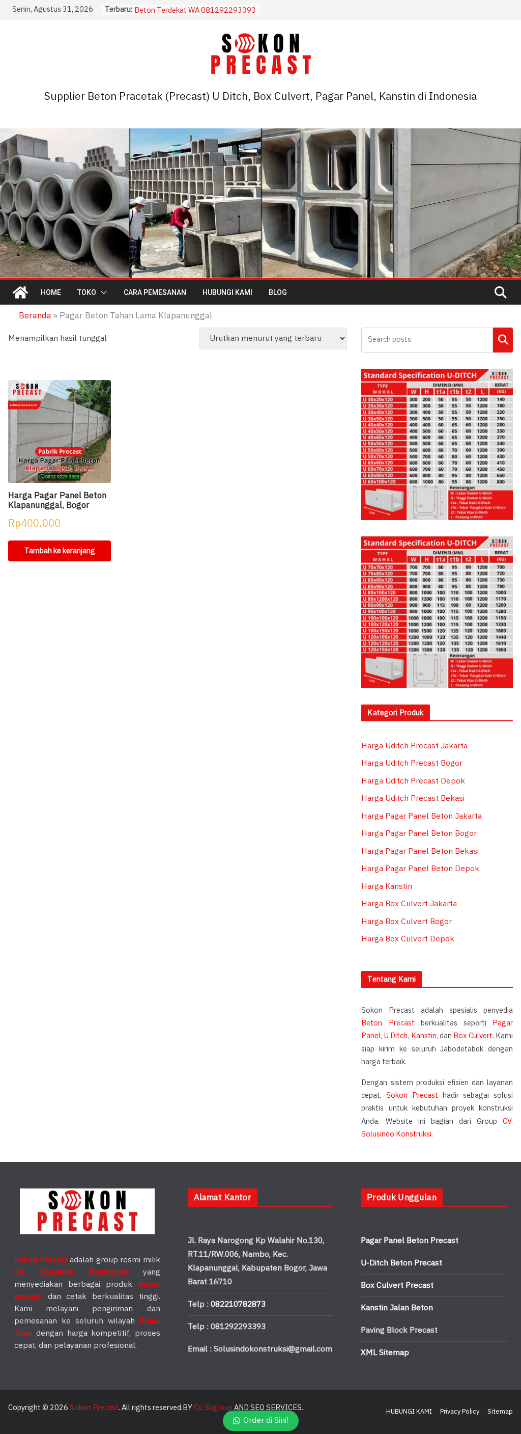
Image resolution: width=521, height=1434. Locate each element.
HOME (51, 292)
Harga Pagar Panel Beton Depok (420, 869)
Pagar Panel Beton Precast (409, 1241)
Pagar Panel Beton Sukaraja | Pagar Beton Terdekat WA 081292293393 (195, 14)
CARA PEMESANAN (155, 292)
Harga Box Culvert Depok (407, 939)
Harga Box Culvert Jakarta (409, 904)
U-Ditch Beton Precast (401, 1263)
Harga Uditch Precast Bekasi (413, 798)
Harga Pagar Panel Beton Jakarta (421, 816)
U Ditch (396, 1036)
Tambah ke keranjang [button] (59, 551)
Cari (503, 339)
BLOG (278, 292)
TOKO (86, 292)
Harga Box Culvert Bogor (406, 922)
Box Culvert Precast (397, 1285)
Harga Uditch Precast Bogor (411, 763)
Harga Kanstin (386, 886)
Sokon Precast (412, 1095)
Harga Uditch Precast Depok (413, 781)
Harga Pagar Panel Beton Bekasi (420, 851)
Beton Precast (387, 1023)
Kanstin (424, 1036)
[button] (101, 292)
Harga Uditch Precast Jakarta (414, 746)
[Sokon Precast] (20, 292)
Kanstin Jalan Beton (397, 1308)
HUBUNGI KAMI (227, 292)
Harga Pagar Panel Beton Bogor (419, 834)
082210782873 (238, 1304)
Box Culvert (472, 1036)
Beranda (35, 316)
